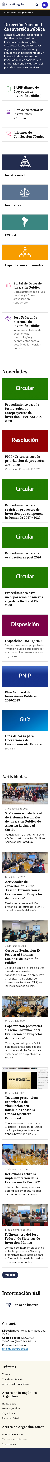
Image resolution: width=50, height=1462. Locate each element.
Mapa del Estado (11, 1418)
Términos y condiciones (14, 1439)
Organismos (8, 1413)
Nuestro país (9, 1403)
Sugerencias (9, 1444)
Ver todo (10, 1275)
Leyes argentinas (11, 1408)
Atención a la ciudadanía (15, 1384)
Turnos (6, 1374)
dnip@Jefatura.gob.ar (15, 1348)
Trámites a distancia (12, 1379)
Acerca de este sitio (12, 1434)
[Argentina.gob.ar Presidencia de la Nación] (14, 4)
